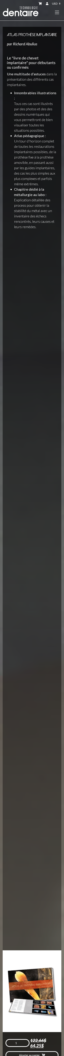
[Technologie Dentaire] (20, 9)
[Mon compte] (47, 3)
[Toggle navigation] (57, 12)
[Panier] (41, 3)
